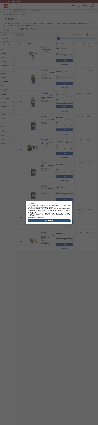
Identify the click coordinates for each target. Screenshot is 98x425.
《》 (56, 205)
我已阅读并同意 (49, 220)
